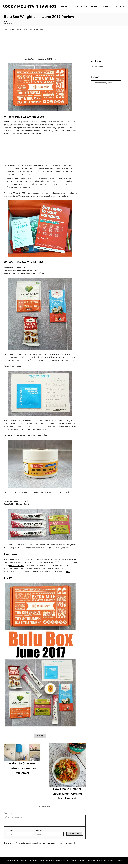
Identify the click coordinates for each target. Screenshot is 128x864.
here (68, 571)
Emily (7, 21)
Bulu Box (8, 122)
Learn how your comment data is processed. (56, 843)
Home (5, 29)
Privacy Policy (55, 860)
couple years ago (16, 565)
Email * (39, 830)
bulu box (40, 736)
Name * (10, 830)
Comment (8, 813)
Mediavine (119, 860)
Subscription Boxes (13, 29)
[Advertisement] (40, 44)
